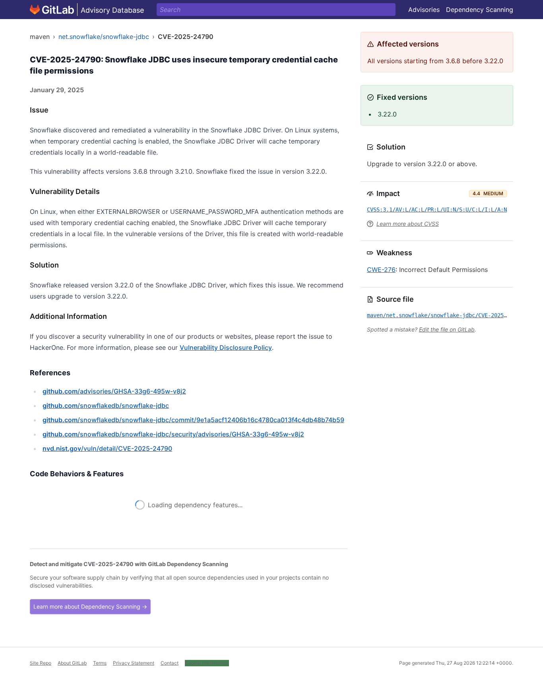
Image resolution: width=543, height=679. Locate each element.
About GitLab (72, 663)
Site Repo (40, 663)
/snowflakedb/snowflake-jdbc (106, 405)
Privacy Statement (133, 663)
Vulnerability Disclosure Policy (226, 347)
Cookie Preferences (207, 663)
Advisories (424, 10)
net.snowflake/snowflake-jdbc (103, 37)
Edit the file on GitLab (447, 329)
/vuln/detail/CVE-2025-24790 (107, 448)
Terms (100, 663)
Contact (169, 663)
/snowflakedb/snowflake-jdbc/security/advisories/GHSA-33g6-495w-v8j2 (173, 434)
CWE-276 (381, 270)
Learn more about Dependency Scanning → (90, 606)
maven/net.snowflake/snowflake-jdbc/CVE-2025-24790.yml (451, 315)
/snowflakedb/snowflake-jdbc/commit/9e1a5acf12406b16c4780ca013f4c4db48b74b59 (193, 420)
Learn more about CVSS (407, 223)
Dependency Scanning (479, 10)
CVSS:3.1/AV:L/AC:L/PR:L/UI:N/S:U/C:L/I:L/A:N (437, 209)
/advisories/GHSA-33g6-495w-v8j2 (114, 391)
